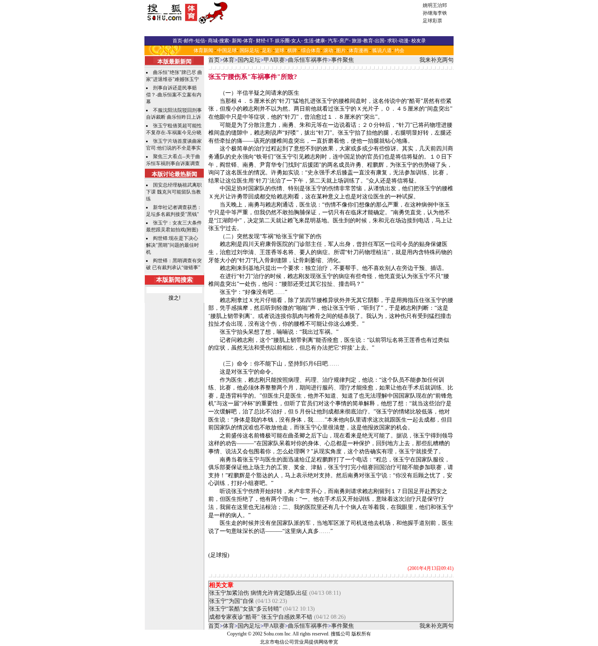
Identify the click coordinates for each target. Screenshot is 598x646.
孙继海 (430, 13)
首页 (214, 60)
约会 (399, 50)
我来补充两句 (436, 60)
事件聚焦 (342, 60)
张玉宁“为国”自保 (231, 601)
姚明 (427, 5)
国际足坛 (249, 50)
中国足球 (227, 50)
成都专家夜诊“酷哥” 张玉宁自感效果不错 (260, 617)
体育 (228, 60)
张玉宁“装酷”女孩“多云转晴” (246, 609)
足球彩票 (432, 21)
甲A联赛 (274, 60)
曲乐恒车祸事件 (308, 60)
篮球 (279, 50)
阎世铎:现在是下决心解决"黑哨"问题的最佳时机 (172, 245)
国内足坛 (249, 60)
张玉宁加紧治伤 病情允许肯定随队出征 (258, 593)
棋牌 (292, 50)
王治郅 (439, 5)
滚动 (328, 50)
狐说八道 (382, 50)
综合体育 (311, 50)
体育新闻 (203, 50)
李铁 (442, 13)
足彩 (267, 50)
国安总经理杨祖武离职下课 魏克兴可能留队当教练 (174, 192)
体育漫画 (358, 50)
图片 (341, 50)
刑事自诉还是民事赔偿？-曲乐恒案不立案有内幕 (173, 94)
